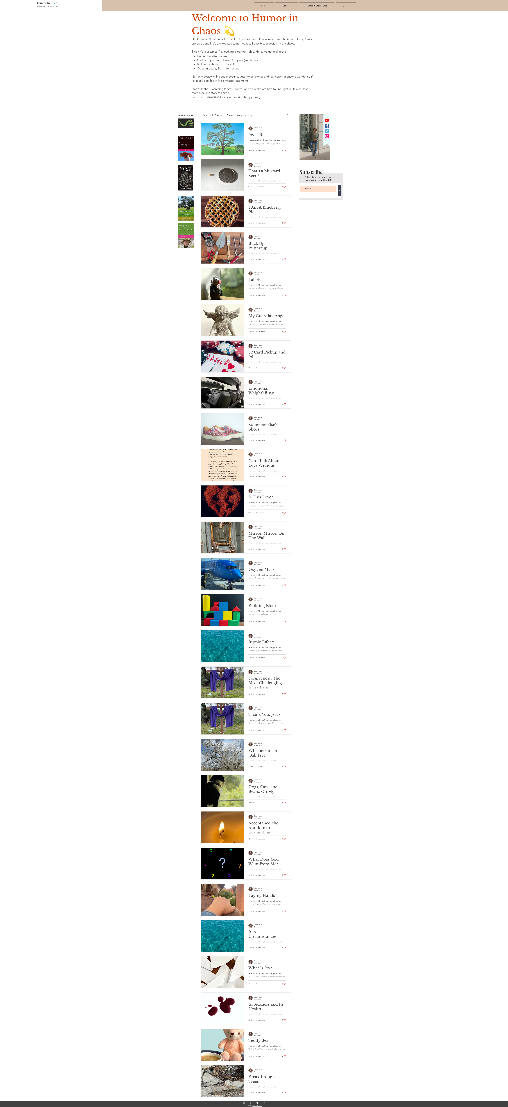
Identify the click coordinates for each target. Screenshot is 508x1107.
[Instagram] (327, 136)
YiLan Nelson (257, 1106)
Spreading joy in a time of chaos (47, 6)
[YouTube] (327, 120)
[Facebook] (327, 126)
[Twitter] (327, 131)
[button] (213, 97)
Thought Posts (211, 115)
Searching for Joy (222, 89)
